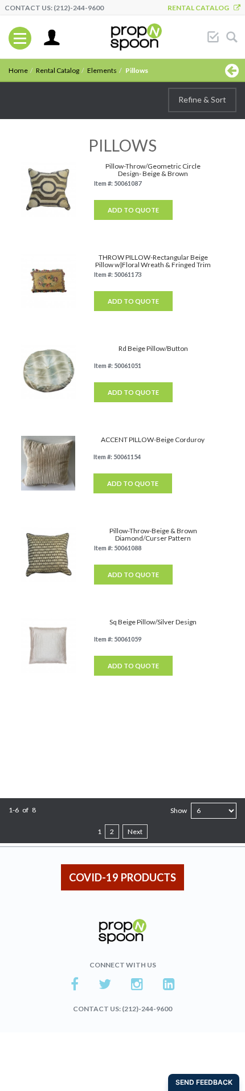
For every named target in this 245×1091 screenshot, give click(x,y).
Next (135, 831)
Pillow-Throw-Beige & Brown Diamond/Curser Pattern (153, 534)
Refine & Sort (202, 99)
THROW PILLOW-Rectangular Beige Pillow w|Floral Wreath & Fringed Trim (153, 261)
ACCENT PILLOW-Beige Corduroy (153, 439)
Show (178, 810)
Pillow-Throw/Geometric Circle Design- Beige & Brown (153, 169)
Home (18, 70)
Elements (102, 70)
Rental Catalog (201, 7)
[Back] (232, 70)
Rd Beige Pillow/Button (153, 348)
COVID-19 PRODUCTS (122, 877)
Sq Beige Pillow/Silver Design (153, 622)
